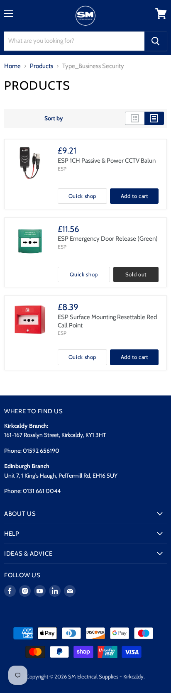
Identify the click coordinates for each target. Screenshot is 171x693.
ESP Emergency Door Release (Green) (108, 238)
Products (41, 66)
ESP (62, 169)
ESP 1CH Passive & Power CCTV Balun (107, 160)
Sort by (53, 118)
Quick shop (82, 196)
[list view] (154, 118)
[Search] (155, 41)
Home (12, 66)
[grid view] (134, 118)
